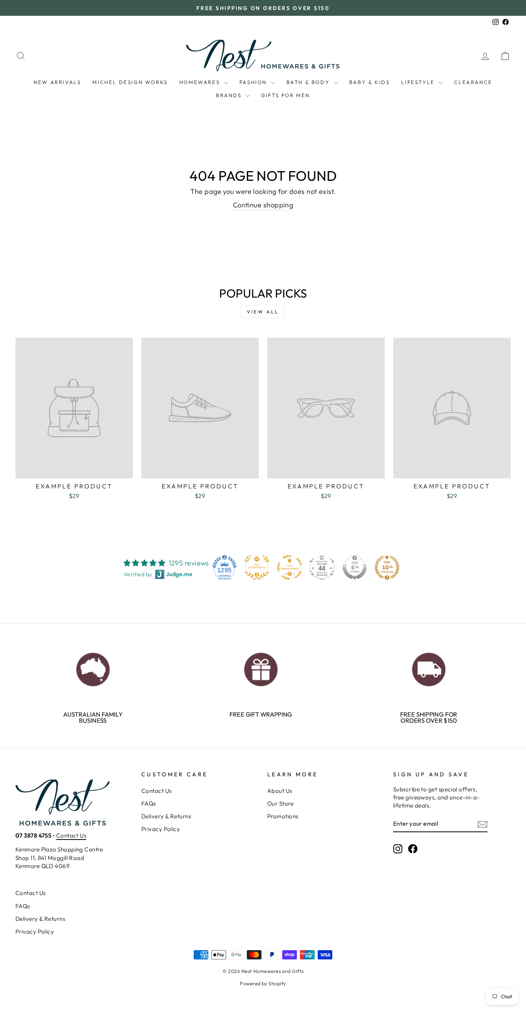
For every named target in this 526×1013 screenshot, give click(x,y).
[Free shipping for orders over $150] (429, 667)
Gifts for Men (285, 95)
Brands (230, 95)
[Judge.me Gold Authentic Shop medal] (257, 567)
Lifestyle (419, 82)
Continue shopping (263, 204)
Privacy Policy (160, 829)
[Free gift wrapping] (261, 667)
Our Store (280, 803)
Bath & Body (309, 82)
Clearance (473, 82)
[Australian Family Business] (93, 667)
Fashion (254, 82)
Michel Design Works (130, 82)
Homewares (200, 82)
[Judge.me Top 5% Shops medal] (354, 567)
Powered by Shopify (263, 983)
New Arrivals (57, 82)
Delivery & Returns (166, 816)
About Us (279, 790)
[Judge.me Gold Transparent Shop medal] (289, 567)
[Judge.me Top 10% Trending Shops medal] (387, 567)
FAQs (148, 803)
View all (263, 312)
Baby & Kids (369, 82)
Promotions (282, 816)
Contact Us (71, 835)
